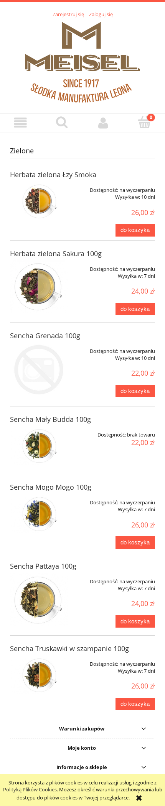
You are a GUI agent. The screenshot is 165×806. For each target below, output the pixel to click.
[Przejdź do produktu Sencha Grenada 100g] (39, 370)
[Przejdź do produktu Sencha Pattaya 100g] (39, 599)
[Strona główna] (82, 61)
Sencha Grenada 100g (45, 335)
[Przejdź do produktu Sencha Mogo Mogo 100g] (39, 513)
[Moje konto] (103, 123)
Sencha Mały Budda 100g (50, 419)
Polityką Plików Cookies (30, 789)
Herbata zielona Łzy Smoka (53, 174)
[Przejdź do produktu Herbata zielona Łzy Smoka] (39, 200)
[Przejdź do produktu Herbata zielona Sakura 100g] (39, 286)
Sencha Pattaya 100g (43, 566)
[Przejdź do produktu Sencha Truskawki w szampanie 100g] (39, 674)
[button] (20, 123)
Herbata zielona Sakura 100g (56, 253)
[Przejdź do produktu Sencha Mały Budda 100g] (39, 445)
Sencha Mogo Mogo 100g (50, 487)
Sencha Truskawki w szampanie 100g (69, 648)
